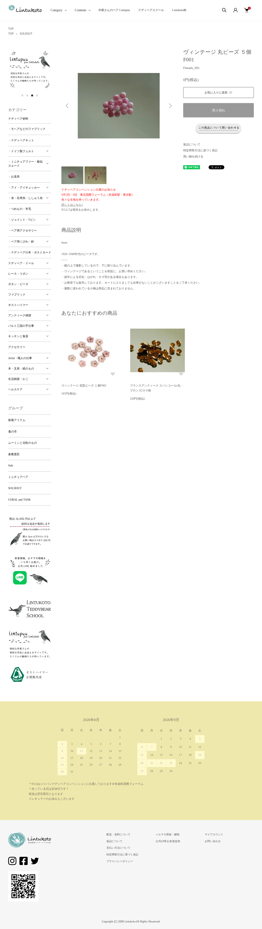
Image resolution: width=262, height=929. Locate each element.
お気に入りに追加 (215, 92)
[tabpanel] (29, 69)
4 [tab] (37, 95)
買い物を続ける (193, 156)
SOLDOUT (26, 33)
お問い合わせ (213, 841)
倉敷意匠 (14, 454)
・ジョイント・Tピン (22, 219)
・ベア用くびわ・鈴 (21, 241)
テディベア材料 (18, 118)
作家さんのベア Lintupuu (114, 10)
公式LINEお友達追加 (168, 841)
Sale (10, 465)
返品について (191, 144)
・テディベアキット (21, 140)
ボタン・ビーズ (18, 284)
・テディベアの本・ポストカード (29, 252)
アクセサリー (16, 347)
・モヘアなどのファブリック (26, 128)
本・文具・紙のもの (21, 368)
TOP (11, 28)
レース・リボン (18, 273)
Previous (67, 106)
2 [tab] (27, 95)
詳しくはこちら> (72, 204)
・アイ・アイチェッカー (24, 187)
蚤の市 (12, 431)
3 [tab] (32, 95)
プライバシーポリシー (119, 861)
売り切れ (218, 110)
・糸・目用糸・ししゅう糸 (25, 198)
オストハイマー (18, 305)
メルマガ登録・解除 (168, 834)
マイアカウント (214, 834)
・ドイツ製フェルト (21, 151)
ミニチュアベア (18, 477)
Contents (80, 10)
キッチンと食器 (18, 336)
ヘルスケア (15, 389)
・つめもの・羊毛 (19, 208)
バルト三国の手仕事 (21, 325)
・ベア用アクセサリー (22, 230)
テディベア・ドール (21, 263)
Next (170, 106)
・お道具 (14, 176)
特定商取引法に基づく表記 (200, 150)
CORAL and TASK (19, 499)
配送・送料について (118, 834)
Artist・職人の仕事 (20, 358)
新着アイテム (16, 420)
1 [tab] (22, 95)
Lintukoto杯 (179, 10)
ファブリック (16, 294)
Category (56, 10)
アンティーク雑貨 (19, 315)
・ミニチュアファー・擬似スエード (25, 163)
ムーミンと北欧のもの (22, 442)
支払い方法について (118, 847)
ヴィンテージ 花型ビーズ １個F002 (83, 385)
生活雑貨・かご (18, 379)
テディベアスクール (151, 10)
